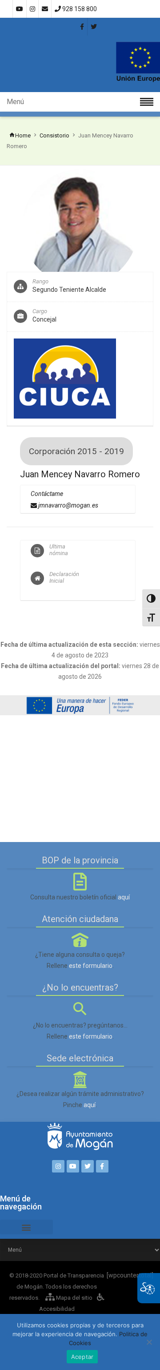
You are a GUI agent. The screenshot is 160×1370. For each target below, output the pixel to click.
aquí (124, 897)
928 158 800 (79, 8)
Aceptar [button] (82, 1356)
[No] (148, 1342)
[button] (26, 1227)
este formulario (90, 965)
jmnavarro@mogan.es (67, 505)
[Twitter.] (87, 1166)
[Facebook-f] (102, 1166)
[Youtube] (73, 1166)
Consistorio (54, 135)
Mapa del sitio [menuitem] (73, 1297)
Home (23, 135)
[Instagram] (58, 1166)
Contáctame (47, 493)
